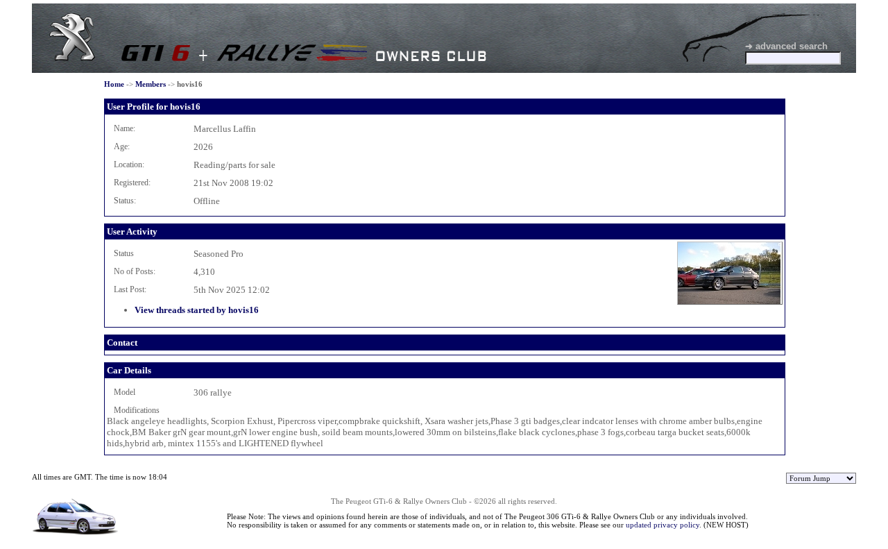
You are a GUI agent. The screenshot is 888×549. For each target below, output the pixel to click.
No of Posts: (134, 271)
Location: (129, 164)
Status (124, 253)
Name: (124, 128)
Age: (122, 146)
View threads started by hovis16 (197, 310)
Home (114, 84)
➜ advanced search (786, 46)
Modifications (137, 410)
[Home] (72, 58)
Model (124, 392)
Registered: (132, 182)
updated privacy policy (662, 525)
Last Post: (130, 289)
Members (150, 84)
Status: (125, 200)
